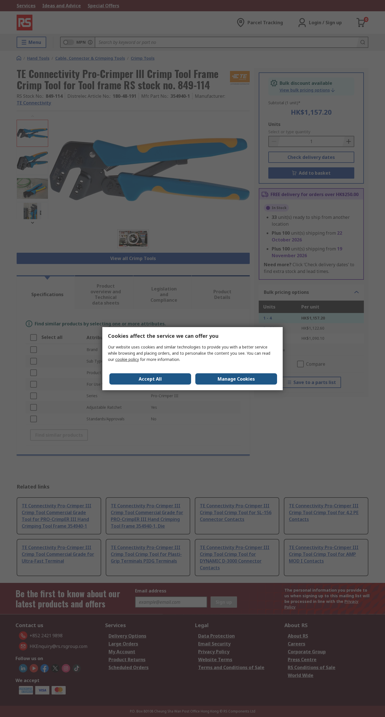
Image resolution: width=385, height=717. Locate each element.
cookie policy (127, 359)
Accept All (150, 379)
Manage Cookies (236, 379)
